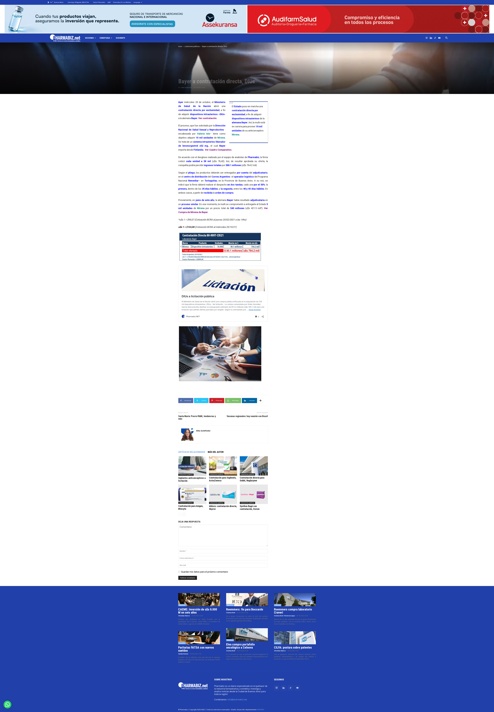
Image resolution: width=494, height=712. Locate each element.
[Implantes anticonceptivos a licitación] (192, 466)
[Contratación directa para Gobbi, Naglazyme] (254, 466)
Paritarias (182, 643)
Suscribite (120, 38)
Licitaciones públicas (192, 46)
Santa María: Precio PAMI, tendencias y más (197, 417)
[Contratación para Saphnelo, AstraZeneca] (223, 466)
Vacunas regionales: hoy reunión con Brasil (247, 416)
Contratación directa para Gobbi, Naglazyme (252, 479)
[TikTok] (435, 37)
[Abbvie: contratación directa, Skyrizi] (223, 494)
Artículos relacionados (191, 452)
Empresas (182, 605)
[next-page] (184, 514)
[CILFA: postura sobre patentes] (295, 637)
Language (136, 2)
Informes (278, 605)
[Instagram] (427, 37)
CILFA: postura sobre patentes (293, 647)
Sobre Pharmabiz (99, 2)
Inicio (180, 46)
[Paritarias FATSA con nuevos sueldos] (199, 637)
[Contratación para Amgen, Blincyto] (192, 494)
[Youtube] (439, 37)
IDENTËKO (260, 710)
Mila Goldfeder (186, 87)
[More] (260, 400)
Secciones (89, 38)
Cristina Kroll (230, 613)
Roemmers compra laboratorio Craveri (293, 611)
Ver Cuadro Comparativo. (218, 149)
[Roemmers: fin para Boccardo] (247, 599)
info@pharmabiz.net (237, 699)
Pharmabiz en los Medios (122, 2)
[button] (446, 38)
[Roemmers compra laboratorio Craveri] (295, 599)
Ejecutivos (230, 605)
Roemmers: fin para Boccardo (244, 609)
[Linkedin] (431, 37)
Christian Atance (184, 616)
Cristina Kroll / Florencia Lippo (284, 616)
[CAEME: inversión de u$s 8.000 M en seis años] (199, 599)
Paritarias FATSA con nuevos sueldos (196, 649)
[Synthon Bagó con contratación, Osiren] (254, 494)
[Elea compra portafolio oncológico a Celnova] (247, 634)
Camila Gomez (183, 654)
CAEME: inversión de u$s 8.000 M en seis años (197, 611)
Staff (109, 2)
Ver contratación (207, 118)
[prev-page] (180, 514)
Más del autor (216, 452)
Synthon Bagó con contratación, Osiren (249, 507)
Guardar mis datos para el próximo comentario (204, 571)
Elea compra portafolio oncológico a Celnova (240, 646)
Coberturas (105, 38)
